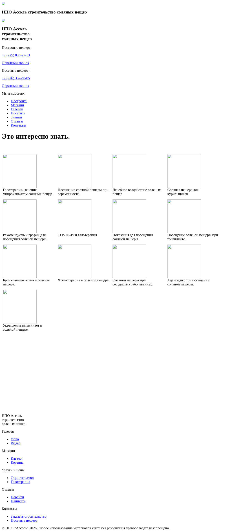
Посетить (18, 113)
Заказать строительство (28, 516)
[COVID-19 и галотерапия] (74, 232)
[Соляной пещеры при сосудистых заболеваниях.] (129, 277)
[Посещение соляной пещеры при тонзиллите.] (184, 232)
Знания (16, 117)
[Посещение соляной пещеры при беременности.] (74, 187)
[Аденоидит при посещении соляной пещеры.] (184, 277)
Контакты (18, 125)
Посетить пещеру (24, 520)
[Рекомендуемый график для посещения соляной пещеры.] (20, 232)
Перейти (17, 497)
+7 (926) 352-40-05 (16, 78)
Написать (18, 501)
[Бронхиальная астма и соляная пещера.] (20, 277)
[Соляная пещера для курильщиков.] (184, 187)
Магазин (17, 105)
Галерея (17, 109)
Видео (15, 443)
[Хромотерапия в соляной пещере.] (74, 277)
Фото (15, 439)
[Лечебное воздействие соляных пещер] (129, 187)
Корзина (17, 462)
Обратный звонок (15, 63)
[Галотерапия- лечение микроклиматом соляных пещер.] (20, 187)
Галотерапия (20, 482)
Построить (19, 101)
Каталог (17, 458)
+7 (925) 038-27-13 (16, 55)
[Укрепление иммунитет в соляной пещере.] (20, 322)
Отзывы (17, 121)
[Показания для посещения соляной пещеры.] (129, 232)
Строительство (22, 478)
